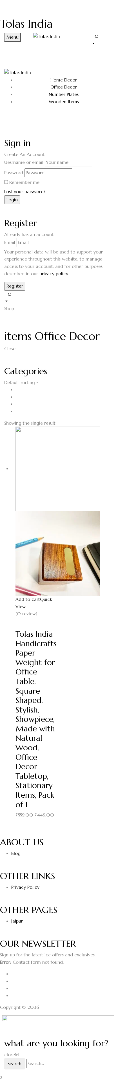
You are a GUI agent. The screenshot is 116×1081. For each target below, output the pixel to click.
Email (9, 242)
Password (13, 172)
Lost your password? (24, 191)
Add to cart (27, 599)
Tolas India (26, 24)
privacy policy (53, 273)
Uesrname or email (23, 162)
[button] (101, 39)
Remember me (24, 182)
